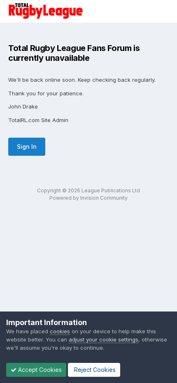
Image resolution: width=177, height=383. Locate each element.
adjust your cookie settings (103, 339)
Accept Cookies (39, 369)
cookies (60, 331)
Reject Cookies (94, 369)
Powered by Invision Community (88, 198)
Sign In (27, 146)
